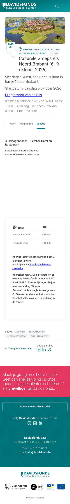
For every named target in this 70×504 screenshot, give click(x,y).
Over (13, 123)
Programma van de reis (23, 95)
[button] (64, 6)
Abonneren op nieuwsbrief (35, 406)
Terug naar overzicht (20, 348)
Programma (26, 123)
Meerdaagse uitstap (17, 336)
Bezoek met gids (37, 332)
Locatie (41, 123)
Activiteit (20, 332)
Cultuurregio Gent (39, 336)
